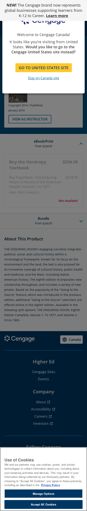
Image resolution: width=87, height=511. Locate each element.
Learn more (57, 15)
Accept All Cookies (43, 504)
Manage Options (43, 494)
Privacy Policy (50, 485)
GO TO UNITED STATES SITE (43, 67)
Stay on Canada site (43, 78)
